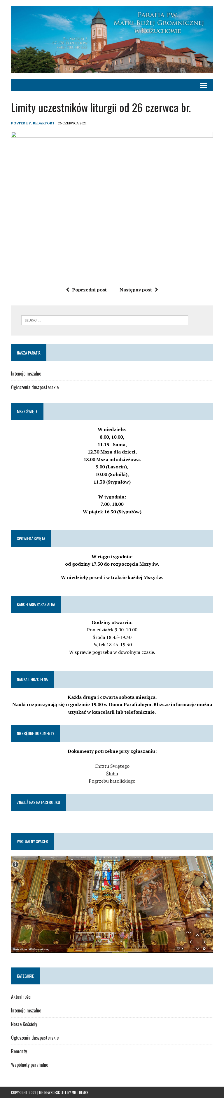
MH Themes (80, 1092)
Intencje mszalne (26, 373)
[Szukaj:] (104, 320)
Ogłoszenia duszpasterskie (35, 387)
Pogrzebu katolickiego (112, 781)
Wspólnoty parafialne (29, 1064)
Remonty (19, 1051)
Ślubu (112, 773)
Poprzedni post (89, 289)
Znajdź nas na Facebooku (38, 802)
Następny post (136, 289)
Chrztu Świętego (112, 766)
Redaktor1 (43, 123)
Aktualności (21, 996)
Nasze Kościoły (24, 1024)
